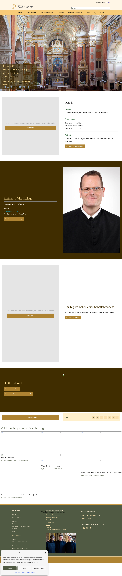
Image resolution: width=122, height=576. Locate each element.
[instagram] (87, 528)
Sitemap (48, 527)
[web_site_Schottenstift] (91, 375)
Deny (24, 568)
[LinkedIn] (105, 417)
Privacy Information (87, 518)
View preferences (39, 568)
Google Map (50, 522)
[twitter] (84, 528)
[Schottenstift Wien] (31, 433)
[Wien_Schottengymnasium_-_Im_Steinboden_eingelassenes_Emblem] (71, 461)
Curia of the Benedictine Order (56, 530)
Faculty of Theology (11, 211)
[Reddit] (101, 417)
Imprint (33, 572)
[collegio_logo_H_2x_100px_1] (22, 5)
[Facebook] (93, 417)
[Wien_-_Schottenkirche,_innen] (71, 433)
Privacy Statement (26, 572)
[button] (45, 553)
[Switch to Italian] (106, 2)
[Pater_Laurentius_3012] (91, 168)
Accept (10, 568)
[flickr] (90, 528)
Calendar (49, 520)
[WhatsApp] (109, 417)
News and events (52, 517)
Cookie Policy (17, 572)
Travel (48, 525)
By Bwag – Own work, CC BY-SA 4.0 (16, 87)
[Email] (117, 417)
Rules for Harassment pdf (89, 515)
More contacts (16, 535)
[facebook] (80, 528)
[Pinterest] (113, 417)
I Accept (30, 128)
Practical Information (53, 515)
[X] (97, 417)
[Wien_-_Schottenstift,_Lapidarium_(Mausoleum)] (31, 455)
